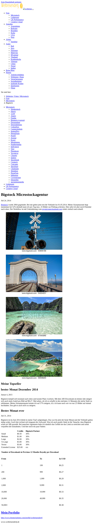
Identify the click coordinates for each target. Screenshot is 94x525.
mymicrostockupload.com (52, 209)
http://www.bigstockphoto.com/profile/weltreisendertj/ (22, 518)
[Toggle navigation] (33, 9)
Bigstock (4, 205)
